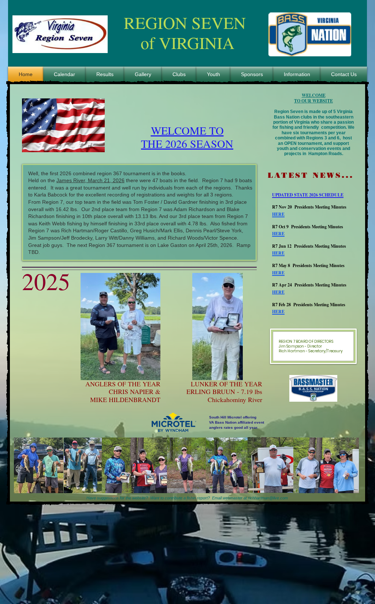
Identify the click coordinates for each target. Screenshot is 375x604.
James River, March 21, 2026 (90, 180)
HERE (278, 292)
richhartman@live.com (268, 498)
